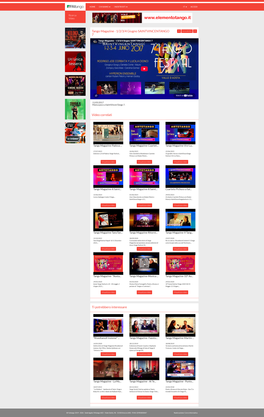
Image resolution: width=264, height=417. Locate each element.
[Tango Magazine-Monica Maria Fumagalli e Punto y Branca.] (144, 263)
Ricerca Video (72, 17)
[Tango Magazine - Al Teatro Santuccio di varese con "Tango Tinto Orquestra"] (144, 369)
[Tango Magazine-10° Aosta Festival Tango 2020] (180, 263)
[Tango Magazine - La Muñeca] (108, 369)
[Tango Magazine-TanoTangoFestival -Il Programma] (108, 220)
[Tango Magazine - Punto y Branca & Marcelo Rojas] (180, 369)
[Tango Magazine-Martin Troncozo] (180, 325)
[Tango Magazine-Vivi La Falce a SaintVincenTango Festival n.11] (180, 133)
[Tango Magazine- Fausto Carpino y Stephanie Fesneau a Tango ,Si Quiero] (144, 325)
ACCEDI (194, 7)
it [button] (184, 7)
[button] (108, 133)
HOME (93, 6)
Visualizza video (108, 162)
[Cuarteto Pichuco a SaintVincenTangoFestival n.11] (180, 176)
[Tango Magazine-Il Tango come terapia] (180, 220)
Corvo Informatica (190, 413)
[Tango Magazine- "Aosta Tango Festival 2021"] (108, 263)
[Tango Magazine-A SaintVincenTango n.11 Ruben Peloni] (144, 176)
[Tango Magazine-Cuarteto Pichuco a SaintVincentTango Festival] (144, 133)
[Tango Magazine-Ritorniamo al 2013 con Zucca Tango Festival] (144, 220)
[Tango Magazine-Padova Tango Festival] (108, 133)
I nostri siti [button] (120, 7)
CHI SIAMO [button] (104, 7)
